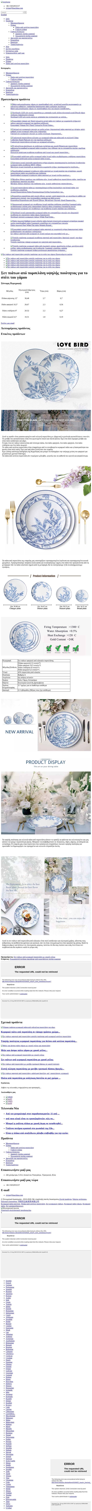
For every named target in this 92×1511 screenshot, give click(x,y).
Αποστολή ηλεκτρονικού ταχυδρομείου (16, 1210)
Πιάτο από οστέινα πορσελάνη (27, 27)
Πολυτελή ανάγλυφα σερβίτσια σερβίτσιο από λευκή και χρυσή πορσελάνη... (40, 152)
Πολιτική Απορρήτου (9, 1201)
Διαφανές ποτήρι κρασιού (25, 34)
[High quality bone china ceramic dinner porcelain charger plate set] (36, 1036)
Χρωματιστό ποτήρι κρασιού (26, 36)
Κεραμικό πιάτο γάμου (73, 1204)
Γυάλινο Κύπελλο (17, 32)
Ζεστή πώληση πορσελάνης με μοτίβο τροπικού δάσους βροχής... (32, 1068)
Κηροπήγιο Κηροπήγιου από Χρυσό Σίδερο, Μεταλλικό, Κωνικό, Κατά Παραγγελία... (43, 200)
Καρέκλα (14, 42)
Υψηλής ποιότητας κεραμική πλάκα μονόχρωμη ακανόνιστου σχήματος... (38, 250)
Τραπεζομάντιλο (17, 44)
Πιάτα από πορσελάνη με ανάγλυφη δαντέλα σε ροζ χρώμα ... (30, 1078)
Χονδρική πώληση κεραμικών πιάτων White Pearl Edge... (33, 217)
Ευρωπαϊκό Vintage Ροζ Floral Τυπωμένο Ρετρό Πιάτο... (32, 125)
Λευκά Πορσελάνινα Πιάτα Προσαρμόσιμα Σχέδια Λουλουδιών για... (37, 192)
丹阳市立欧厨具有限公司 (28, 1201)
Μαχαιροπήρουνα (17, 23)
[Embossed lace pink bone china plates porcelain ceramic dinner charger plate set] (35, 1073)
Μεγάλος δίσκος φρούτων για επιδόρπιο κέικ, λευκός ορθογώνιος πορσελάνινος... (42, 184)
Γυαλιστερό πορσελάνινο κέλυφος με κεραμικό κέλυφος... (33, 142)
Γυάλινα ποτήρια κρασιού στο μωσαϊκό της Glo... (30, 1128)
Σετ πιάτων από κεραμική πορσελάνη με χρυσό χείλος (34, 957)
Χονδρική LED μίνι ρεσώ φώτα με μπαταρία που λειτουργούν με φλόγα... (39, 117)
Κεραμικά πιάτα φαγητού (10, 1204)
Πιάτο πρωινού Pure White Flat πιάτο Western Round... (32, 225)
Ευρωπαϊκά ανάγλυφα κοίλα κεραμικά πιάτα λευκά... (31, 159)
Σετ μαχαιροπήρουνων (14, 1206)
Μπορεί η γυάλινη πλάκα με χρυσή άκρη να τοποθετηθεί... (34, 1123)
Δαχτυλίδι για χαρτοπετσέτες (21, 38)
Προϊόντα (9, 21)
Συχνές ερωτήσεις (12, 49)
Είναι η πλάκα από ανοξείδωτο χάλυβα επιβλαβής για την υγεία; (37, 1133)
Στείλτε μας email (7, 323)
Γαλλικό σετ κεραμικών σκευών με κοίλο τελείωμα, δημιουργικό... (36, 134)
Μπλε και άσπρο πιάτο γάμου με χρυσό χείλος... (24, 1050)
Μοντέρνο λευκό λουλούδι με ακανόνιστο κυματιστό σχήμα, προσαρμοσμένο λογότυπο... (45, 167)
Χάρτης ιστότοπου (79, 1199)
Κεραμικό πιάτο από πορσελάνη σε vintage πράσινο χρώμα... (30, 1032)
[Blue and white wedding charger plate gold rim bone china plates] (25, 1046)
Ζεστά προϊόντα (65, 1199)
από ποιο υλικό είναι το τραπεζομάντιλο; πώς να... (30, 1118)
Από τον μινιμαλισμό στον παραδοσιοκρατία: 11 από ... (33, 1113)
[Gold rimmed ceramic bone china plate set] (22, 1055)
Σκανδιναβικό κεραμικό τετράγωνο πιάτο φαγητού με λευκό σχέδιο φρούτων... (41, 175)
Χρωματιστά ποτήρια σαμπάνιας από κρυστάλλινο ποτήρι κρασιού (35, 959)
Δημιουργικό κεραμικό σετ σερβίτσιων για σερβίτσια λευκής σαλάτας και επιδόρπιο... (43, 209)
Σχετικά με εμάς (12, 51)
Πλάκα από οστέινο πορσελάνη (33, 1204)
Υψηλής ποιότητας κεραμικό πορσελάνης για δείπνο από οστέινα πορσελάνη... (39, 1041)
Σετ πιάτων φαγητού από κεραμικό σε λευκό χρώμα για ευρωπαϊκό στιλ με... (40, 234)
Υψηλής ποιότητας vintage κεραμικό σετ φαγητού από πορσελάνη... (36, 242)
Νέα (7, 47)
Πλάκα (13, 25)
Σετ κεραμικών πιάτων (54, 1204)
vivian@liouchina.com (14, 1195)
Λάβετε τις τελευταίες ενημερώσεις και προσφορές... (21, 1088)
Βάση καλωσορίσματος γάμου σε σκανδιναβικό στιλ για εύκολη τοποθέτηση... (41, 109)
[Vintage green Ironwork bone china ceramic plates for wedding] (28, 1027)
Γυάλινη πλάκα (21, 29)
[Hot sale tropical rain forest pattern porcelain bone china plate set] (30, 1064)
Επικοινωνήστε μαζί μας (15, 53)
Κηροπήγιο (15, 40)
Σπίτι (7, 19)
